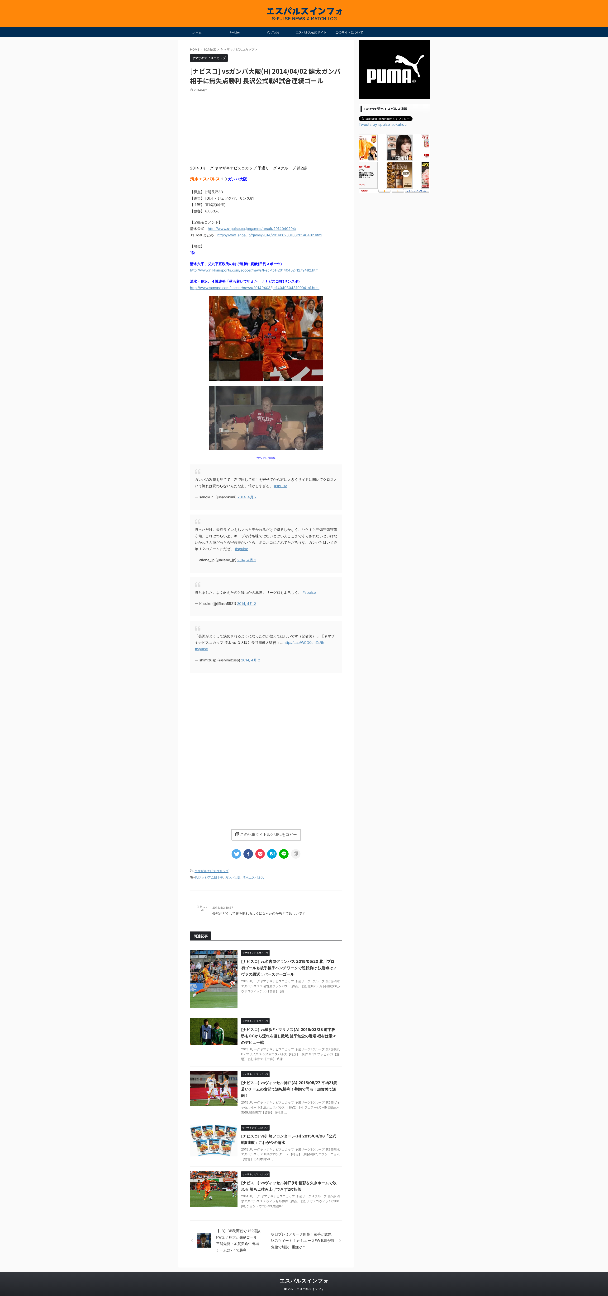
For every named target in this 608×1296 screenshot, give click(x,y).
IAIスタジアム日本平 (209, 877)
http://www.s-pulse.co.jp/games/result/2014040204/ (252, 228)
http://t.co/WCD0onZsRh (304, 642)
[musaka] (266, 447)
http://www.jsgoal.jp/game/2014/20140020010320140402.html (269, 235)
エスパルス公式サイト (311, 32)
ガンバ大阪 (233, 877)
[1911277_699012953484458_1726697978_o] (266, 379)
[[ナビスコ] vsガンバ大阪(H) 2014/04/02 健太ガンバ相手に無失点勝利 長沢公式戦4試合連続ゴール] (272, 854)
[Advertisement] (266, 127)
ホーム (197, 32)
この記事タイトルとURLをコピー (268, 834)
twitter (235, 32)
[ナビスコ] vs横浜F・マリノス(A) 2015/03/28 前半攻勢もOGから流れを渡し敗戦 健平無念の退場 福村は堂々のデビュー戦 (288, 1036)
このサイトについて (349, 32)
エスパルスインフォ (304, 1280)
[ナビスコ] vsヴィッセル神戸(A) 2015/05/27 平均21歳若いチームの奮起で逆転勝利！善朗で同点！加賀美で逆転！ (289, 1089)
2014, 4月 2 (247, 497)
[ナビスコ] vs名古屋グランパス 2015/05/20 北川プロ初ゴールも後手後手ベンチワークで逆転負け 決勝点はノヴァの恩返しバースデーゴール (289, 968)
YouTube (273, 32)
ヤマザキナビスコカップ (211, 871)
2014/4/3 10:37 (222, 907)
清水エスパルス (253, 877)
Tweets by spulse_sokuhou (383, 124)
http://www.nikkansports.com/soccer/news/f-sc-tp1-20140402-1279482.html (254, 270)
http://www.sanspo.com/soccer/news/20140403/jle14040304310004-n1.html (254, 287)
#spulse (280, 486)
